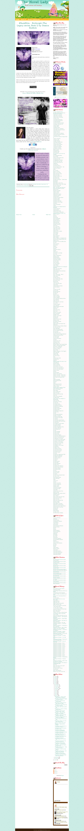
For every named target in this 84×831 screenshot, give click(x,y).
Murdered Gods (56, 320)
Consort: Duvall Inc (56, 208)
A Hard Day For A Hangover (58, 128)
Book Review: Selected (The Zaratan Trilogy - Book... (60, 711)
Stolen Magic (55, 390)
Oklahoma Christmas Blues (58, 335)
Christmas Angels (56, 198)
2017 (55, 683)
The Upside (55, 473)
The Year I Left (56, 476)
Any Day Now (55, 164)
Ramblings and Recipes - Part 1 (59, 643)
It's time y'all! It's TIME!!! (57, 607)
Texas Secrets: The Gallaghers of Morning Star (59, 399)
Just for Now (55, 290)
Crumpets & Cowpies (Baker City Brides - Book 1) (59, 213)
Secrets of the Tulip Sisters (58, 369)
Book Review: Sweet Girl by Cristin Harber (60, 701)
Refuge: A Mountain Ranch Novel (59, 345)
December (57, 684)
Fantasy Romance (56, 530)
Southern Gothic (56, 386)
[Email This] (29, 185)
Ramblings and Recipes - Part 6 (59, 652)
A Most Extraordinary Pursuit (58, 134)
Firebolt (54, 250)
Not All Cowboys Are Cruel (58, 330)
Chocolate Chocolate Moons (58, 197)
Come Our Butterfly (56, 204)
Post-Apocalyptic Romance (58, 539)
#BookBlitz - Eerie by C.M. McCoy (60, 724)
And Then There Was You (58, 162)
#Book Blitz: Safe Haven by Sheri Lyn (61, 707)
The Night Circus (56, 447)
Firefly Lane (55, 251)
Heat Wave (55, 273)
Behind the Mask (56, 174)
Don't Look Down (56, 226)
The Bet (54, 413)
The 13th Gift (55, 402)
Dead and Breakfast (56, 218)
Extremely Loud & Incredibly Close (59, 241)
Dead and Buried (56, 219)
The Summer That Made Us (58, 465)
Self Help (55, 544)
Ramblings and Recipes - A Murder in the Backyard (60, 630)
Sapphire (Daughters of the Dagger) (59, 351)
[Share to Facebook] (32, 185)
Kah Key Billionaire (56, 291)
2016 (55, 759)
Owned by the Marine (57, 338)
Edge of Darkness (56, 235)
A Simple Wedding (56, 140)
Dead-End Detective (56, 220)
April (56, 694)
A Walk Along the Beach (57, 144)
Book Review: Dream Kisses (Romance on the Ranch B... (60, 743)
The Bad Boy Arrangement (58, 406)
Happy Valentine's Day (57, 604)
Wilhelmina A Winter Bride (58, 504)
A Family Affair (56, 126)
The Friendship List (56, 429)
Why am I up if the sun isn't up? (59, 671)
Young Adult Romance (57, 553)
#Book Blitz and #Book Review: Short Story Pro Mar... (60, 703)
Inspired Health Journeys (57, 285)
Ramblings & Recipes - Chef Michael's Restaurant (60, 617)
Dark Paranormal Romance (58, 525)
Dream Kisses (55, 232)
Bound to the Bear (56, 186)
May (56, 693)
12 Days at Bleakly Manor (58, 111)
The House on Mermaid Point (58, 437)
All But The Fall (56, 152)
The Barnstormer (56, 407)
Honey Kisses (55, 276)
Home (17, 19)
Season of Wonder (56, 364)
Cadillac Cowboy (56, 191)
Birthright (34, 184)
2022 (55, 677)
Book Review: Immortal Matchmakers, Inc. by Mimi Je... (60, 739)
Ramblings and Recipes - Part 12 (59, 646)
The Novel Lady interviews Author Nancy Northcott (59, 583)
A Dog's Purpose (56, 125)
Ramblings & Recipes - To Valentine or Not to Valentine (60, 626)
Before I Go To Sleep (57, 172)
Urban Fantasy (55, 547)
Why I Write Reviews (57, 670)
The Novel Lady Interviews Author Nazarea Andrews (59, 577)
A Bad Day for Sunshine (57, 114)
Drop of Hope (55, 233)
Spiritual (54, 545)
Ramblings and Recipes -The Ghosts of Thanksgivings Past (60, 663)
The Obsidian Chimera (57, 448)
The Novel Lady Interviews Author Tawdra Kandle (59, 560)
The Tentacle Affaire (57, 468)
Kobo (42, 93)
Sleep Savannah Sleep (57, 380)
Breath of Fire (55, 189)
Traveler (54, 481)
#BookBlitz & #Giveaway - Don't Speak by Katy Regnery (61, 751)
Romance (55, 540)
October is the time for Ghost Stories (60, 612)
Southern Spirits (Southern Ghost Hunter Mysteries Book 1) (59, 388)
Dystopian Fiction (56, 526)
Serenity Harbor (56, 372)
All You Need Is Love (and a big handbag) (59, 154)
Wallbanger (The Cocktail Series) (59, 493)
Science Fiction (56, 541)
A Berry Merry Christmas (58, 117)
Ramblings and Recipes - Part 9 (59, 655)
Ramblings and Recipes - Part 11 (59, 645)
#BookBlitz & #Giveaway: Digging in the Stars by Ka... (61, 699)
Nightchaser (55, 324)
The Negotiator (56, 446)
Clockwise (55, 203)
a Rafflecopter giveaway (33, 150)
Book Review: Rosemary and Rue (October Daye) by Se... (61, 732)
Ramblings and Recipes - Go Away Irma (59, 636)
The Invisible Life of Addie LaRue (59, 439)
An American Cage (56, 158)
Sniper (54, 382)
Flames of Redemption (57, 255)
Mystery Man (55, 322)
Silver (54, 378)
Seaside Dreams (56, 363)
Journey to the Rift (56, 289)
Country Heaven (56, 209)
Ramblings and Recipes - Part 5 (59, 651)
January (56, 758)
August (56, 689)
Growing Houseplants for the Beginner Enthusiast (60, 267)
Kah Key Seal (55, 292)
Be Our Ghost (55, 170)
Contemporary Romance (57, 521)
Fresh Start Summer (57, 259)
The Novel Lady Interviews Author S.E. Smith (59, 579)
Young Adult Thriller (57, 554)
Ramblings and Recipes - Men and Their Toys (59, 641)
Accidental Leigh (56, 151)
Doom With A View (56, 227)
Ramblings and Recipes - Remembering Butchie (60, 657)
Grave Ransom (56, 264)
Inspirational (55, 532)
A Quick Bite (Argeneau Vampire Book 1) (60, 137)
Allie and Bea (55, 156)
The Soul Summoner (56, 463)
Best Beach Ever (56, 177)
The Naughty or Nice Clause (58, 445)
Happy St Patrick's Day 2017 (58, 603)
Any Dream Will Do (56, 165)
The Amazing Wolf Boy (57, 405)
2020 (55, 680)
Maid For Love (56, 307)
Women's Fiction (56, 548)
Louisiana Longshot (56, 304)
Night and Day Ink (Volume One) (59, 323)
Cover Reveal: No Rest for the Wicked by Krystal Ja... (60, 741)
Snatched (55, 381)
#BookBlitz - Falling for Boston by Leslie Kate (60, 745)
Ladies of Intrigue (56, 296)
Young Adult (55, 549)
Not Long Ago (55, 331)
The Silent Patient (56, 461)
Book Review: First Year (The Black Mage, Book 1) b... (60, 734)
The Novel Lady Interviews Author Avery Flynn (59, 564)
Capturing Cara (56, 192)
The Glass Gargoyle (56, 431)
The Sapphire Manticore (57, 456)
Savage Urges (55, 353)
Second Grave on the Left (57, 366)
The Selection (55, 458)
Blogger (62, 775)
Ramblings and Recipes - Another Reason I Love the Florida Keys (59, 632)
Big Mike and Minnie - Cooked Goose (60, 179)
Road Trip (55, 664)
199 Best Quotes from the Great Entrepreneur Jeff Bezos (59, 113)
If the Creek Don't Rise (57, 283)
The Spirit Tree (56, 464)
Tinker (54, 479)
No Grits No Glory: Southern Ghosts (59, 325)
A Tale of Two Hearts (57, 143)
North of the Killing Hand (58, 329)
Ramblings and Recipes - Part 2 (59, 647)
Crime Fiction (55, 523)
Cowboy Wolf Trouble (57, 210)
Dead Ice (54, 215)
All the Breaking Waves (57, 155)
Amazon (24, 93)
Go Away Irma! (56, 597)
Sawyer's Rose (56, 354)
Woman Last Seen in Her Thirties (59, 505)
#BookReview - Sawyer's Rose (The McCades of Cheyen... (60, 697)
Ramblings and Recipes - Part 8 (59, 654)
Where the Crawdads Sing (58, 500)
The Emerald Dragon (57, 425)
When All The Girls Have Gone (58, 496)
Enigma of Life (56, 240)
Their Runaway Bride (57, 477)
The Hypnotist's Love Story (58, 438)
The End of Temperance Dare (58, 426)
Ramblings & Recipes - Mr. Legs (59, 622)
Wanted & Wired (56, 494)
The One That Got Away (57, 449)
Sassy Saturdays (56, 352)
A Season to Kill (56, 139)
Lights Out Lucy (56, 300)
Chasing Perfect (56, 196)
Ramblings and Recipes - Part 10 (59, 644)
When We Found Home (57, 497)
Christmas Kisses (56, 199)
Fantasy (54, 529)
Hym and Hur (55, 281)
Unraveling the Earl (56, 488)
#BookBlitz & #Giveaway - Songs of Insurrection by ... (61, 747)
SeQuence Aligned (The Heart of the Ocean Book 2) (59, 362)
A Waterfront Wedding (57, 146)
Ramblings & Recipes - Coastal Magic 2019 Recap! (60, 619)
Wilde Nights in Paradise (57, 503)
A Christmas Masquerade (58, 120)
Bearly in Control (56, 171)
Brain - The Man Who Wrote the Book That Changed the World (59, 188)
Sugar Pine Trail (56, 392)
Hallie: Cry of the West (57, 268)
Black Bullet (55, 181)
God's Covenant (56, 262)
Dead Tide (55, 216)
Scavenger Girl (56, 359)
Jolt (54, 288)
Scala (54, 356)
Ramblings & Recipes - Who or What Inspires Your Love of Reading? (60, 628)
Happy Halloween (56, 600)
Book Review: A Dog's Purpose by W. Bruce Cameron (61, 705)
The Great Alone (56, 433)
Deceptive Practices (56, 224)
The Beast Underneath (57, 408)
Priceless (55, 339)
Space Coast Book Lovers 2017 (59, 665)
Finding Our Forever (57, 249)
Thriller (54, 546)
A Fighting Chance (56, 127)
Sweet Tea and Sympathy (57, 396)
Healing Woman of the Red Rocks (59, 270)
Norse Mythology (56, 328)
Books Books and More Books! (58, 588)
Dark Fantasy (55, 524)
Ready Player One (56, 343)
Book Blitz (39, 184)
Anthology (55, 518)
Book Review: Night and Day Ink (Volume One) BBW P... (61, 717)
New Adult (55, 536)
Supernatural (43, 184)
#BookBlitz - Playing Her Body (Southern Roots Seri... (60, 715)
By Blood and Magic (56, 190)
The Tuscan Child (56, 471)
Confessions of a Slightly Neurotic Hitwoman (59, 207)
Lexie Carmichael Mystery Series (59, 298)
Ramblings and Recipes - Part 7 (59, 653)
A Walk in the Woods (57, 145)
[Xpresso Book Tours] (60, 95)
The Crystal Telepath (57, 424)
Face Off (54, 242)
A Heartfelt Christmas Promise (59, 129)
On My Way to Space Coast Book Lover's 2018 (59, 614)
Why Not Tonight (56, 501)
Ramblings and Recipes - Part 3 (59, 648)
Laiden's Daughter (56, 297)
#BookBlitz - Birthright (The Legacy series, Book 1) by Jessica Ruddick (33, 25)
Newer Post (18, 214)
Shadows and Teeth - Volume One (59, 374)
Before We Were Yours (57, 173)
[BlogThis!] (30, 185)
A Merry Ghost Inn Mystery (58, 133)
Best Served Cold (56, 178)
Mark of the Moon (56, 309)
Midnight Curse (56, 314)
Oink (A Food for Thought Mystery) (59, 333)
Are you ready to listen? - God (58, 166)
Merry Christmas (56, 611)
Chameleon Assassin (57, 195)
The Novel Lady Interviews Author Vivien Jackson (59, 581)
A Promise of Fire (56, 135)
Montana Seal (55, 316)
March (56, 695)
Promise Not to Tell (56, 340)
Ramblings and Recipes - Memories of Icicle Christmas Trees (60, 639)
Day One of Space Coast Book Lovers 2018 (60, 594)
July (55, 690)
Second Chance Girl (56, 365)
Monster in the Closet (57, 315)
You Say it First (56, 511)
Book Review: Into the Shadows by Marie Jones (60, 728)
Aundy (54, 169)
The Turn (54, 470)
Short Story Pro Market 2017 (58, 377)
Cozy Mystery (55, 522)
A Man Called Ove (56, 130)
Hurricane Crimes (56, 280)
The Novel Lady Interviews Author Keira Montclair (59, 575)
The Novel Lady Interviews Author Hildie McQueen (59, 571)
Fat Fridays (55, 247)
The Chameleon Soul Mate (58, 417)
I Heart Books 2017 (57, 606)
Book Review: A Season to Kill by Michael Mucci (61, 709)
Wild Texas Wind (56, 502)
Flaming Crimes (56, 256)
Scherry (55, 771)
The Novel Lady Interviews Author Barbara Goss (59, 565)
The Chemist (55, 418)
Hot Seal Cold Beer (56, 277)
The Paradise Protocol (57, 450)
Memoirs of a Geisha (57, 312)
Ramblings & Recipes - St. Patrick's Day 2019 (59, 624)
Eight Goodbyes (56, 236)
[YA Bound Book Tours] (60, 107)
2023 (55, 676)
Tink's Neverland (56, 478)
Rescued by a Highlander (57, 346)
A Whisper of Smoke (57, 147)
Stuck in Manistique (57, 391)
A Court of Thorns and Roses (58, 122)
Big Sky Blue (55, 180)
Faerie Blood (55, 244)
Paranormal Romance (57, 538)
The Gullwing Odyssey (57, 434)
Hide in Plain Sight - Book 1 (58, 274)
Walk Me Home (56, 492)
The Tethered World (56, 469)
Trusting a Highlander (57, 484)
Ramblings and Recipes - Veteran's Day (59, 659)
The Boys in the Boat (57, 415)
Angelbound (55, 163)
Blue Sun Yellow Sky (57, 185)
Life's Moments (56, 299)
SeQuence (55, 360)
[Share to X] (31, 185)
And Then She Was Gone (57, 161)
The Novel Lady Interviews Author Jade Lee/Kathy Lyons (59, 573)
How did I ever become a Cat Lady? (59, 605)
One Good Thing (56, 336)
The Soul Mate (55, 462)
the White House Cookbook (58, 512)
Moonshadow (55, 317)
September (57, 688)
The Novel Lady (35, 2)
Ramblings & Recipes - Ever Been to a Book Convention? (60, 621)
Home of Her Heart (56, 275)
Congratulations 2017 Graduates (59, 592)
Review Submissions (34, 19)
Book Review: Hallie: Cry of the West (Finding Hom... (60, 721)
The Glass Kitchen (56, 432)
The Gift (54, 430)
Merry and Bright (56, 313)
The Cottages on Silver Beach (58, 423)
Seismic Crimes (56, 370)
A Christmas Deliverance (57, 119)
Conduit (54, 205)
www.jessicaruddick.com (36, 141)
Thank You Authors (56, 666)
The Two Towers (56, 472)
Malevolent (55, 308)
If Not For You (56, 282)
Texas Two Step (56, 400)
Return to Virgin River (57, 347)
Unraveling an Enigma (57, 487)
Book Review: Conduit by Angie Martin (60, 749)
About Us (23, 19)
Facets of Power (56, 243)
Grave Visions (55, 265)
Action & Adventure (56, 517)
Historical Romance (56, 531)
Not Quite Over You (56, 332)
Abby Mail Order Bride (57, 148)
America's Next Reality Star (58, 157)
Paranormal (55, 537)
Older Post (48, 214)
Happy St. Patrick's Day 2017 (60, 722)
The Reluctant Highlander (57, 455)
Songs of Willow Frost (57, 385)
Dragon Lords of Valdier (57, 231)
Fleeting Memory (56, 257)
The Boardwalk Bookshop (57, 414)
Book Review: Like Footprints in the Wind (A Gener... (60, 726)
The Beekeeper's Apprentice (58, 410)
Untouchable (55, 489)
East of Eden (55, 234)
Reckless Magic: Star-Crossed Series (60, 344)
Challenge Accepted (56, 589)
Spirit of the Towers (57, 389)
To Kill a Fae (55, 480)
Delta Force (55, 225)
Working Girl (55, 508)
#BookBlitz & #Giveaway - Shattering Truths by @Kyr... (60, 753)
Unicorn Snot (55, 669)
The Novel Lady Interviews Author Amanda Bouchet (59, 562)
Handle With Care (56, 269)
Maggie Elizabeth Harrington (58, 306)
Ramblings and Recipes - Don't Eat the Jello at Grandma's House (60, 634)
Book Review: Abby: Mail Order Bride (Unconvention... (60, 755)
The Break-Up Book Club (57, 416)
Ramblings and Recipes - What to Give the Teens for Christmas (60, 661)
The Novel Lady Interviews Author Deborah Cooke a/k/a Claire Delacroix (60, 569)
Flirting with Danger (57, 258)
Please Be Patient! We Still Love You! (60, 615)
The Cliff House (56, 422)
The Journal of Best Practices (58, 440)
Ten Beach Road (56, 397)
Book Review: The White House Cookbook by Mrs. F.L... (60, 736)
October (56, 687)
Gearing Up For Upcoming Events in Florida (59, 596)
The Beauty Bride (56, 409)
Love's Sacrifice (56, 305)
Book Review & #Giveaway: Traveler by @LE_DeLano (60, 730)
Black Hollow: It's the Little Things (59, 184)
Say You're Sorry (56, 355)
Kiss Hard (55, 293)
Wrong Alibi (55, 509)
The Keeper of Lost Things (58, 441)
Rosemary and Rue (56, 348)
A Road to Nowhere (56, 138)
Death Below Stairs (56, 223)
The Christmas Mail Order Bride (59, 421)
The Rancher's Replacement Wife (59, 454)
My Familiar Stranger (57, 321)
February (56, 757)
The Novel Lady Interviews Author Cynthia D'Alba (59, 567)
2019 (55, 681)
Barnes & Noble (31, 93)
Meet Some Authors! (57, 610)
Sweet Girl (55, 395)
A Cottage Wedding (56, 121)
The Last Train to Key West (58, 442)
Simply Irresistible (56, 379)
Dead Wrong (55, 217)
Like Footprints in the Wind (58, 301)
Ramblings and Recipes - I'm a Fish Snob (59, 637)
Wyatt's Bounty (56, 510)
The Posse (55, 453)
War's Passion (56, 495)
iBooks (38, 93)
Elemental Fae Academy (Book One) (59, 239)
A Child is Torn (56, 118)
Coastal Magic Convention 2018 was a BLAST (60, 591)
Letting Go (44, 148)
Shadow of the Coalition (57, 373)
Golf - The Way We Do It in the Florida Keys (59, 599)
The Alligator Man (56, 403)
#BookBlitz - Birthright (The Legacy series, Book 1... (60, 713)
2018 (55, 682)
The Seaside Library (56, 457)
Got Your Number (56, 263)
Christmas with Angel (57, 200)
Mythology (55, 533)
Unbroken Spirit (56, 486)
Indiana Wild (55, 284)
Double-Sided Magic (56, 228)
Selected (54, 371)
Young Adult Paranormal (57, 552)
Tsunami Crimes (56, 485)
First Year (55, 254)
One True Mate (56, 337)
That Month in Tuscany (57, 401)
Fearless (54, 248)
